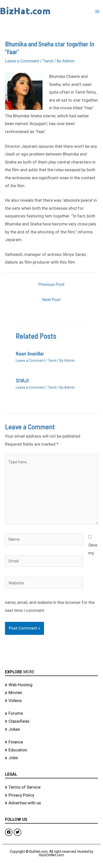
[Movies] (51, 693)
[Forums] (51, 713)
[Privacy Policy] (51, 795)
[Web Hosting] (51, 685)
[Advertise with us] (51, 803)
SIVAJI (22, 380)
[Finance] (51, 742)
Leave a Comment (22, 60)
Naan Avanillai (30, 353)
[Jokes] (51, 729)
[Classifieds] (51, 721)
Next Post (51, 299)
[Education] (51, 750)
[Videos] (51, 701)
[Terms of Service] (51, 787)
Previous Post (51, 284)
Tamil (48, 60)
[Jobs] (51, 758)
